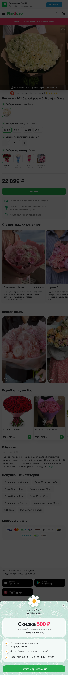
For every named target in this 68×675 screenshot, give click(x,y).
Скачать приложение (34, 669)
